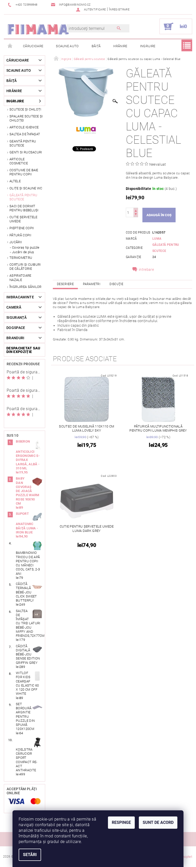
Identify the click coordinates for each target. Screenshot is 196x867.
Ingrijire (147, 46)
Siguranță (16, 317)
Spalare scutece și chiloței (26, 118)
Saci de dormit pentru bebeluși (24, 208)
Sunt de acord (158, 822)
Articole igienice (24, 127)
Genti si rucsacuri (25, 152)
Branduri (15, 338)
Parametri (91, 284)
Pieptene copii (21, 228)
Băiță (96, 46)
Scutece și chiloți (25, 109)
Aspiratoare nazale (20, 278)
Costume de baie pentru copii (23, 172)
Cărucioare (33, 46)
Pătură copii (20, 235)
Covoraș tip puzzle (26, 247)
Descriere (65, 284)
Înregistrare (119, 9)
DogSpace (15, 328)
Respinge (121, 822)
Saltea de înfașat (24, 134)
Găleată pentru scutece (23, 197)
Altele (15, 181)
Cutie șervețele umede (23, 219)
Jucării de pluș (23, 252)
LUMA (156, 238)
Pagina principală (10, 46)
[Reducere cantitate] (135, 214)
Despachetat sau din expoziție (23, 350)
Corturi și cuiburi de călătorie (25, 267)
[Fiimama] (38, 28)
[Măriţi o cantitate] (135, 210)
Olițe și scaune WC (25, 188)
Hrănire (120, 46)
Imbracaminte (20, 297)
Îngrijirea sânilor (25, 287)
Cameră (13, 307)
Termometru (20, 258)
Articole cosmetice (18, 161)
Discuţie (116, 284)
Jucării (15, 242)
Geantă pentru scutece (22, 143)
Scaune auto (67, 46)
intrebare (146, 269)
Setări (30, 854)
